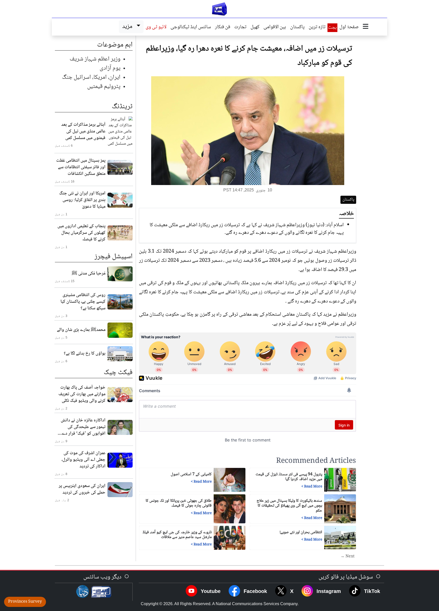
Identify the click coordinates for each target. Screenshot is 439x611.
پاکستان (297, 27)
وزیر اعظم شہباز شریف (95, 59)
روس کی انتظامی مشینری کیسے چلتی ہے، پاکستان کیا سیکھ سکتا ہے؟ (82, 302)
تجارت (240, 27)
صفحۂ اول (349, 27)
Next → (347, 557)
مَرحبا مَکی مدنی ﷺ (88, 273)
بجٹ (332, 27)
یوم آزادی (110, 68)
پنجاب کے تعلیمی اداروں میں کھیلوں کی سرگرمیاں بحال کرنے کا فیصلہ (81, 233)
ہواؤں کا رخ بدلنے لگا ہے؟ (84, 353)
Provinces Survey (25, 601)
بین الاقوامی (274, 27)
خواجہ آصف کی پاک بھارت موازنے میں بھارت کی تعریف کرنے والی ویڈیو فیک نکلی (81, 394)
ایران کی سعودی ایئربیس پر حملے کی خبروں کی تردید (82, 489)
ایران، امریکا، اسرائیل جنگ (91, 77)
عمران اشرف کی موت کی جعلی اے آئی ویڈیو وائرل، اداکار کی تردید (83, 460)
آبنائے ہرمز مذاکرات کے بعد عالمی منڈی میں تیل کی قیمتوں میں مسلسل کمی (83, 131)
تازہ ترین (317, 27)
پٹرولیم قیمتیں (103, 86)
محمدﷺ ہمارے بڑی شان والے (81, 330)
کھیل (254, 27)
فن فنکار (222, 27)
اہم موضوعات (115, 45)
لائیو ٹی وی (156, 27)
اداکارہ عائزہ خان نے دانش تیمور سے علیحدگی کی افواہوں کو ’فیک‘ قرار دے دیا (83, 427)
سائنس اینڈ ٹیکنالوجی (190, 27)
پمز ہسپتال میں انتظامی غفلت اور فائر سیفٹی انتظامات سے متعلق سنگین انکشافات (80, 167)
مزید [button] (128, 26)
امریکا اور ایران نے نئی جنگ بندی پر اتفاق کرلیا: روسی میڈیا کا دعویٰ (82, 200)
